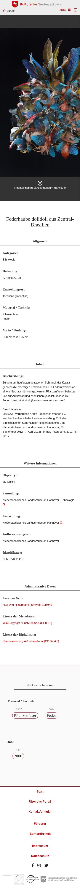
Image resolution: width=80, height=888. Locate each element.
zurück (11, 10)
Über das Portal (40, 801)
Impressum (40, 845)
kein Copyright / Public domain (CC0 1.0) (27, 623)
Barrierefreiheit (40, 833)
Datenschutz (40, 855)
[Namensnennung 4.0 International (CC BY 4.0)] (40, 183)
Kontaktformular (40, 811)
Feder (51, 715)
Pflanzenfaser (25, 715)
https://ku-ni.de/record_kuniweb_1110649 (27, 604)
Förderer (40, 823)
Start (40, 791)
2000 (18, 756)
